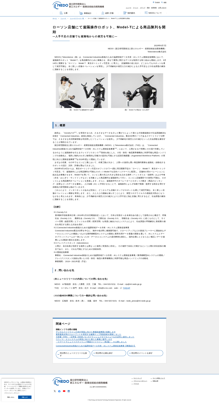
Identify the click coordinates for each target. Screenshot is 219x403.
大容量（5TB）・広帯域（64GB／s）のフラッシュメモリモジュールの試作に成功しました (95, 337)
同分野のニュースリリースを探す (73, 354)
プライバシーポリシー (140, 381)
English (157, 2)
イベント (135, 7)
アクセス (136, 383)
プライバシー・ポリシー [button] (11, 393)
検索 (165, 2)
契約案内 (131, 13)
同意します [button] (25, 397)
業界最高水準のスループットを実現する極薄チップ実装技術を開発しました (88, 334)
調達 (148, 7)
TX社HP (126, 288)
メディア (142, 7)
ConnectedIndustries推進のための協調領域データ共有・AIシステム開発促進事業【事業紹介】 (96, 346)
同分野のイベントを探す (142, 353)
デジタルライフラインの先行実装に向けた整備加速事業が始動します (86, 332)
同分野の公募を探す (104, 353)
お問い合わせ (162, 7)
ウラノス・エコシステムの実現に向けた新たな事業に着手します (84, 339)
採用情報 (154, 7)
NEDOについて (155, 13)
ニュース (128, 7)
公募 (66, 13)
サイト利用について (159, 378)
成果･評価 (109, 13)
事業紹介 (88, 13)
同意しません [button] (10, 397)
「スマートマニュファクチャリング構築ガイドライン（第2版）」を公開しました (91, 342)
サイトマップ (138, 378)
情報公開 (155, 381)
